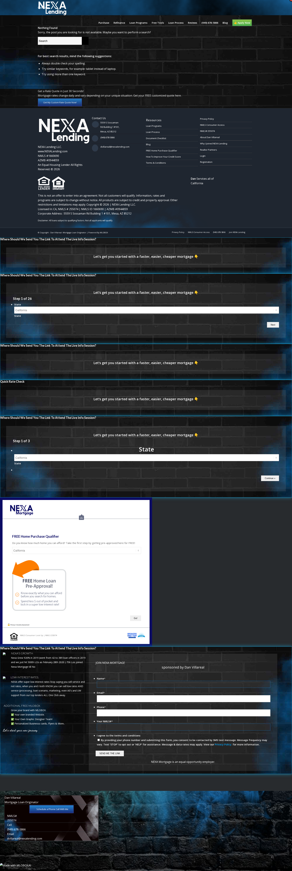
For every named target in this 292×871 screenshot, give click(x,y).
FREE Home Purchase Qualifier (161, 150)
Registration (206, 161)
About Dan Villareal (210, 137)
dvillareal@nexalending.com (114, 146)
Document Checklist (156, 138)
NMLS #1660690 (48, 156)
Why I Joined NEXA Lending (213, 143)
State (17, 304)
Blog (148, 144)
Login (202, 155)
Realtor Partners (208, 149)
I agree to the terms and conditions (118, 735)
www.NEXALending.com (52, 151)
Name (101, 678)
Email (101, 692)
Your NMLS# (105, 721)
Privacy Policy (207, 118)
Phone (101, 707)
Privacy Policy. (223, 744)
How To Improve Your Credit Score (163, 156)
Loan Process (153, 132)
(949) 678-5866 (107, 137)
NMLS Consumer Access (212, 124)
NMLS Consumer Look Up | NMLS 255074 (38, 635)
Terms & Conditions (156, 162)
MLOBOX (104, 232)
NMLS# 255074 (207, 131)
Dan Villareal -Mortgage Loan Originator (68, 232)
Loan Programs (154, 125)
